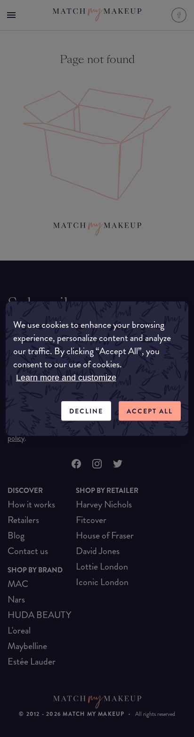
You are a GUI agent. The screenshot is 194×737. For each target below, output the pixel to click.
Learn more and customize (66, 377)
